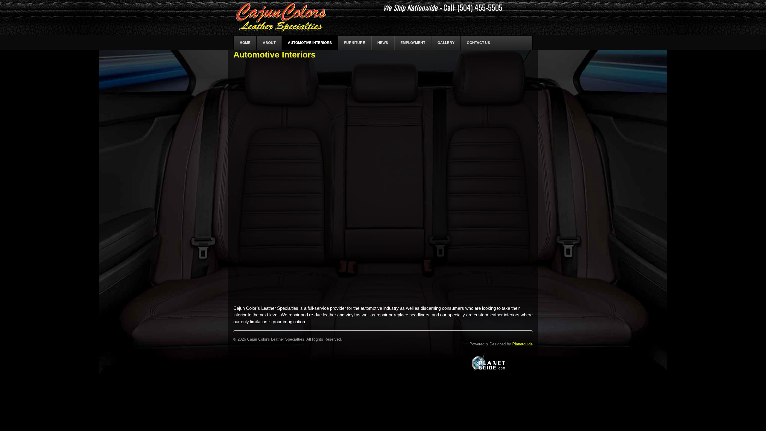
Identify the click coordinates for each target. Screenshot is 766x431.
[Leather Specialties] (281, 28)
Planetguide (522, 344)
